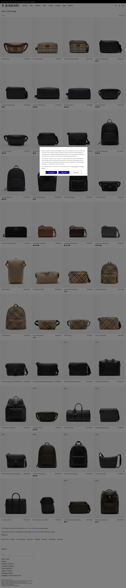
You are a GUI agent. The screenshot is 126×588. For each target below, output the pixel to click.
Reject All (63, 172)
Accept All (51, 172)
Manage (76, 172)
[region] (63, 161)
